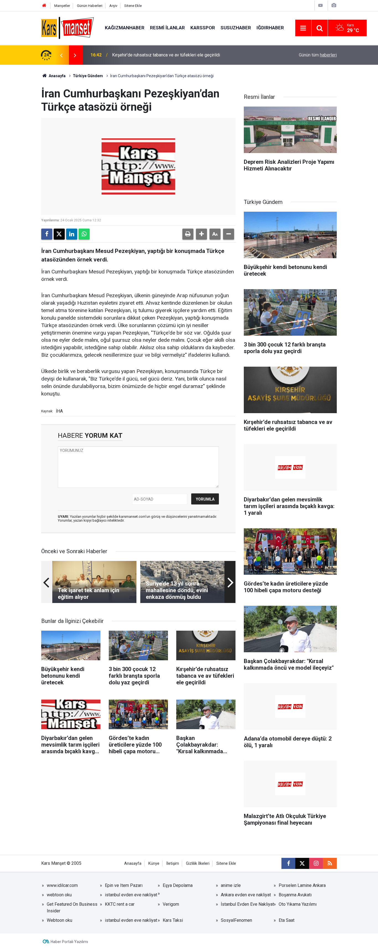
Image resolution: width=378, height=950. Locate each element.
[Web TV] (320, 5)
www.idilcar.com (62, 885)
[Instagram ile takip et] (316, 863)
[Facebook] (46, 234)
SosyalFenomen (236, 920)
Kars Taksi (173, 920)
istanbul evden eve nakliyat (131, 894)
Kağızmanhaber (124, 27)
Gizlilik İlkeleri (197, 863)
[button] (201, 234)
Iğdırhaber (270, 27)
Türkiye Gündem (88, 76)
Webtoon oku (59, 920)
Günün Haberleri (89, 6)
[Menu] (303, 28)
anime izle (231, 885)
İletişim (172, 863)
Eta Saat (286, 920)
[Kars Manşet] (67, 27)
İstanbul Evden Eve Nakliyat (247, 904)
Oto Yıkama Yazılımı (298, 904)
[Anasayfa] (44, 6)
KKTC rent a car (119, 904)
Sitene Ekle (133, 6)
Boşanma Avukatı (295, 894)
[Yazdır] (187, 234)
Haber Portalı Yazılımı (69, 941)
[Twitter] (59, 234)
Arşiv (113, 6)
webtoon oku (59, 894)
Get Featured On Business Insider (72, 907)
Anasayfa (57, 76)
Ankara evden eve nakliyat (246, 894)
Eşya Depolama (178, 885)
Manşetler (62, 6)
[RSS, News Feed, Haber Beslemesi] (330, 863)
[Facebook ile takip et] (288, 863)
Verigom (171, 904)
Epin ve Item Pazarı (124, 885)
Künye (153, 863)
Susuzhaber (236, 27)
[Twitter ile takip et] (302, 863)
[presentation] (61, 55)
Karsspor (202, 27)
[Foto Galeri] (334, 5)
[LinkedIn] (71, 234)
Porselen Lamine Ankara (302, 885)
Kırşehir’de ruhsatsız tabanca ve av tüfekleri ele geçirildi (166, 55)
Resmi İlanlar (167, 27)
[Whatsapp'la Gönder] (84, 234)
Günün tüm (318, 55)
